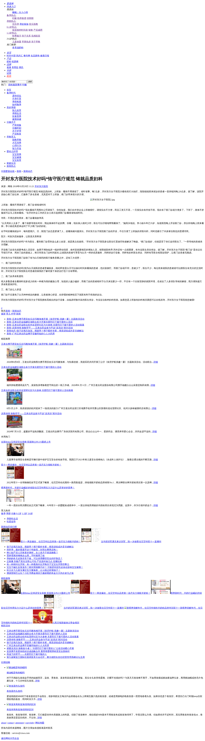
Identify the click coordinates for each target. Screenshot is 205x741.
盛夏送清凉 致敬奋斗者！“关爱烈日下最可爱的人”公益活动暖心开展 (40, 648)
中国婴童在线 (8, 171)
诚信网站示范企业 (10, 738)
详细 (155, 362)
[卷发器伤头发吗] (16, 686)
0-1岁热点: (12, 27)
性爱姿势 (11, 521)
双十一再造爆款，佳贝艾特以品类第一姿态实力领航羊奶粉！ (31, 465)
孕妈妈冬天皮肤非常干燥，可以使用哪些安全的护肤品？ (34, 558)
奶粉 (9, 61)
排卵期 (30, 18)
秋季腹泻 (16, 36)
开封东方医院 (41, 186)
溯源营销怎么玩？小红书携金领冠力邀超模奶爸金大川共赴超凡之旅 (40, 573)
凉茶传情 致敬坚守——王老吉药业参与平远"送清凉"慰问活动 (42, 328)
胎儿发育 (16, 110)
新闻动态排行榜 (9, 527)
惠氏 (21, 67)
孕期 (8, 513)
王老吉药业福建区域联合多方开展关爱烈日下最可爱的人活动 (42, 322)
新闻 (19, 171)
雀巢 (9, 67)
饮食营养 (16, 116)
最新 (3, 314)
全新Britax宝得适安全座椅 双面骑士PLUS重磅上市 (26, 442)
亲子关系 (26, 36)
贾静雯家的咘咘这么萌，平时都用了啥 (26, 555)
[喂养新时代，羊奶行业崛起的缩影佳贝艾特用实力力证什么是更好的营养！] (15, 501)
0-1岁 (18, 513)
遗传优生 (16, 96)
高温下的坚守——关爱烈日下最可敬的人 (27, 654)
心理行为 (16, 145)
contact (11, 723)
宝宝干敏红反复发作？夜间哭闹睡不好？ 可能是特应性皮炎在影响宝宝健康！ (45, 567)
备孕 (3, 513)
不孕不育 (16, 98)
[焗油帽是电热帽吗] (17, 667)
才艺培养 (16, 142)
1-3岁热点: (12, 33)
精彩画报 (5, 578)
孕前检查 (16, 101)
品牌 (9, 64)
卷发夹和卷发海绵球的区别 (20, 709)
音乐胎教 (33, 24)
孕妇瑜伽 (24, 24)
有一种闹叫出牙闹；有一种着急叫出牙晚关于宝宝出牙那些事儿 (38, 564)
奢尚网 (26, 55)
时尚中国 (11, 55)
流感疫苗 (35, 36)
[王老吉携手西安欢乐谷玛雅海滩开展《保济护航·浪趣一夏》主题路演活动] (14, 357)
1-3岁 (24, 513)
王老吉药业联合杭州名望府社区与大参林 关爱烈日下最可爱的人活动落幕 (48, 325)
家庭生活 (11, 163)
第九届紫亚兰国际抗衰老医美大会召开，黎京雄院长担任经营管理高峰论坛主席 (46, 657)
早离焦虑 (26, 41)
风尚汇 (19, 55)
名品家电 (35, 55)
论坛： (15, 12)
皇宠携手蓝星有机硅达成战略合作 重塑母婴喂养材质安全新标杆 (38, 651)
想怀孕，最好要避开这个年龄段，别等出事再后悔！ (32, 549)
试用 (9, 73)
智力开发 (16, 148)
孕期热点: (11, 21)
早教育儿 (11, 137)
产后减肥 (37, 30)
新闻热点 (11, 166)
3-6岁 (30, 513)
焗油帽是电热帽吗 (16, 672)
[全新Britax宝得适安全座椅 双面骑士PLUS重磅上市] (15, 455)
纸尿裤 (15, 61)
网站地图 (39, 723)
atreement (19, 723)
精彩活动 (5, 625)
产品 (9, 58)
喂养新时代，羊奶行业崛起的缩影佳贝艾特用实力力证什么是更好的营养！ (38, 487)
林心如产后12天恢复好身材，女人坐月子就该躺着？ (32, 552)
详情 (37, 681)
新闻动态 (27, 171)
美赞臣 (15, 67)
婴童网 (10, 3)
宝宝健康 (16, 157)
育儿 (8, 314)
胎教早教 (16, 140)
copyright (29, 723)
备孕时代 (11, 93)
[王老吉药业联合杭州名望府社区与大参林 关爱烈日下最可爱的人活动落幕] (14, 404)
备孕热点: (11, 15)
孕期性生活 (12, 518)
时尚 (9, 76)
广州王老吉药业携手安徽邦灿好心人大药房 (33, 333)
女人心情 (23, 12)
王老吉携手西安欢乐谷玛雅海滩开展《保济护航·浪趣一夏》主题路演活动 (48, 319)
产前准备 (16, 125)
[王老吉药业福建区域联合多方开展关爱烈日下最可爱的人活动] (14, 381)
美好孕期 (11, 107)
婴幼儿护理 (12, 151)
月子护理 (16, 131)
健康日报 (44, 55)
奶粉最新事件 (15, 84)
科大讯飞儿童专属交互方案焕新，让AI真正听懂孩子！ (33, 570)
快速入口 (11, 6)
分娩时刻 (16, 128)
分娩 (13, 513)
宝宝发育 (16, 160)
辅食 (30, 30)
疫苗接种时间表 (20, 30)
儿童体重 (16, 41)
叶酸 (14, 18)
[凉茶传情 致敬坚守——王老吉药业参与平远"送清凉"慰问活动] (14, 427)
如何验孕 (16, 104)
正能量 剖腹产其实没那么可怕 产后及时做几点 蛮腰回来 (34, 561)
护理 (13, 314)
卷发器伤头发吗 (14, 691)
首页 (9, 53)
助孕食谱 (21, 18)
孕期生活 (16, 113)
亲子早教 (35, 41)
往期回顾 (5, 662)
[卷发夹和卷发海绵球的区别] (21, 704)
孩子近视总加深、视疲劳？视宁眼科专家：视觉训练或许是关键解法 (50, 331)
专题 (9, 70)
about (3, 723)
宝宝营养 (16, 154)
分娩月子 (11, 122)
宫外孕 (15, 24)
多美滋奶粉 (17, 47)
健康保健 (16, 119)
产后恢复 (16, 134)
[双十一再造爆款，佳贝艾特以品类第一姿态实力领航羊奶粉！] (15, 478)
